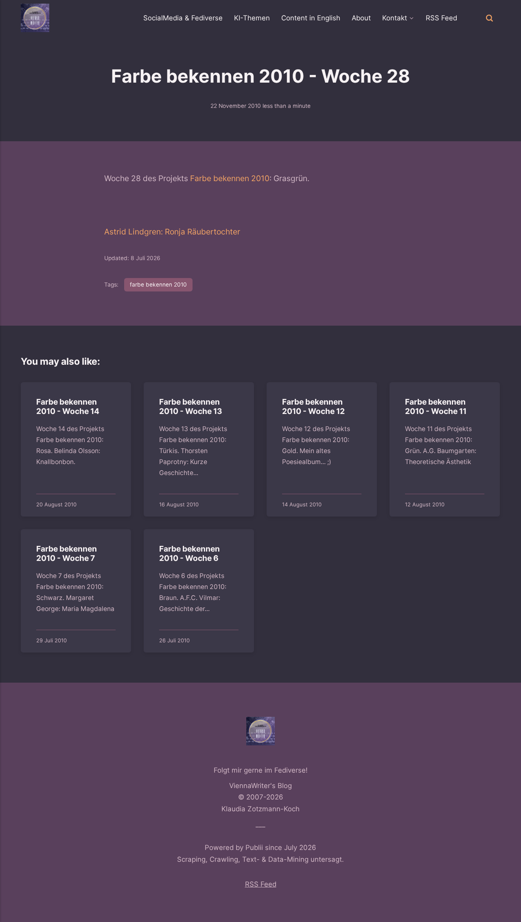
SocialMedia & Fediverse (183, 18)
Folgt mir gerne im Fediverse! (261, 770)
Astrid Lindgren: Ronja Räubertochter (172, 232)
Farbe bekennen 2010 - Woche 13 (191, 406)
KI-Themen (252, 18)
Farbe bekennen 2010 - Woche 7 (67, 553)
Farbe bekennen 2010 (229, 178)
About (361, 18)
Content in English (310, 18)
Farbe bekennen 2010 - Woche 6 (190, 553)
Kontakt (394, 18)
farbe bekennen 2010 (158, 284)
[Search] (489, 18)
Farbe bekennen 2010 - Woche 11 (436, 406)
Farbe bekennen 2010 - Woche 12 (313, 406)
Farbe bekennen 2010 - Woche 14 (68, 406)
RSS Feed (441, 18)
